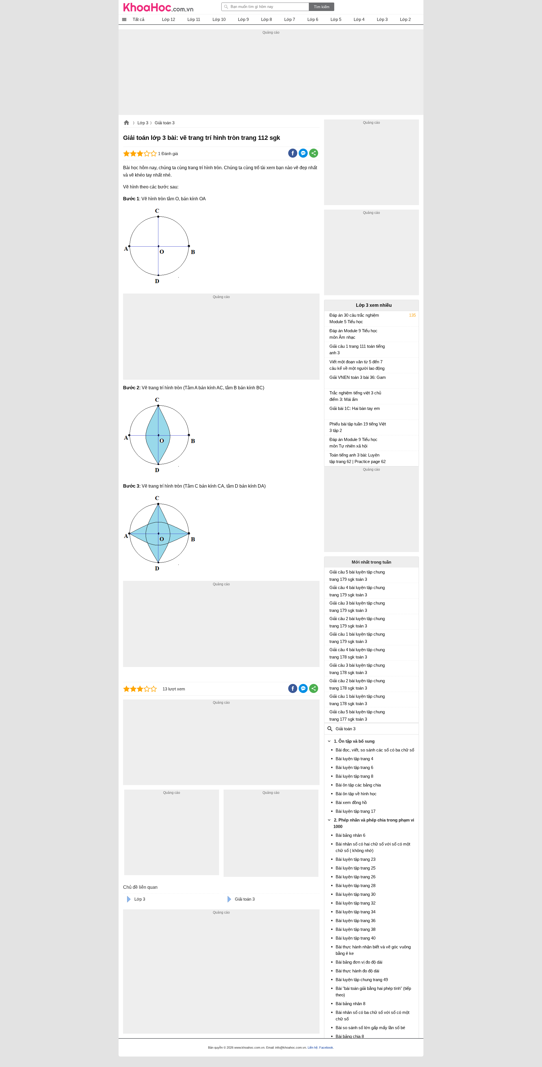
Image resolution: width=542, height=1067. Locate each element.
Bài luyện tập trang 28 (355, 885)
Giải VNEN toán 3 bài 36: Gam (357, 377)
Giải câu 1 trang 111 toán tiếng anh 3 (357, 349)
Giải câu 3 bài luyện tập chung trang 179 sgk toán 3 (357, 607)
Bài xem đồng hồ (351, 802)
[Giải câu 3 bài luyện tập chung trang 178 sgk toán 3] (331, 667)
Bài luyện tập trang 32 (355, 903)
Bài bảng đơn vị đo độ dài (359, 962)
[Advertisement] (271, 75)
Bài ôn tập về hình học (356, 793)
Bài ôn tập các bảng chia (358, 785)
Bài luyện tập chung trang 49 (362, 979)
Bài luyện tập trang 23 (355, 859)
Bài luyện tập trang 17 (355, 811)
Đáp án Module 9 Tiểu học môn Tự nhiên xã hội (353, 442)
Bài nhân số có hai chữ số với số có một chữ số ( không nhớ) (373, 847)
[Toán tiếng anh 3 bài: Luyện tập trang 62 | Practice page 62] (331, 457)
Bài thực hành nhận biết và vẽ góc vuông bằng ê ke (373, 950)
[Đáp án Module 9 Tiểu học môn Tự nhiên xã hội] (331, 442)
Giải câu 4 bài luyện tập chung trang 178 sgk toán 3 (357, 653)
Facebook (326, 1047)
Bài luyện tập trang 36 (355, 920)
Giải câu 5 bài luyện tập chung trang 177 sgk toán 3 (357, 715)
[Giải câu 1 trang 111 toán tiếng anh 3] (331, 348)
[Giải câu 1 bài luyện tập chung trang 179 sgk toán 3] (331, 636)
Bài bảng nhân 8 (350, 1003)
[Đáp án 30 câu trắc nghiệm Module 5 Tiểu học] (331, 317)
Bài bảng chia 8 (350, 1036)
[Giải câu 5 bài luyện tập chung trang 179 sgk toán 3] (331, 574)
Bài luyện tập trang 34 (355, 911)
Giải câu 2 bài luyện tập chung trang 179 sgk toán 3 (357, 622)
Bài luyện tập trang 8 (354, 776)
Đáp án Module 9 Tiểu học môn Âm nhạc (353, 334)
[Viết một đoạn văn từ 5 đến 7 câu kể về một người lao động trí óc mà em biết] (331, 364)
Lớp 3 (142, 122)
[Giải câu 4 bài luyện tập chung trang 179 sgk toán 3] (331, 589)
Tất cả (138, 19)
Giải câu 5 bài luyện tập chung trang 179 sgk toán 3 (357, 576)
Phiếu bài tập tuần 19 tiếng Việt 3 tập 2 (357, 427)
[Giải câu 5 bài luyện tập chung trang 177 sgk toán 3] (331, 714)
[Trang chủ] (158, 7)
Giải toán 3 (164, 122)
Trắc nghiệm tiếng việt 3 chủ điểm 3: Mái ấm (355, 396)
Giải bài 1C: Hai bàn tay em (354, 408)
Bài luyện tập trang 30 (355, 894)
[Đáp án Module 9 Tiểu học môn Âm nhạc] (331, 333)
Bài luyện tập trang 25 (355, 868)
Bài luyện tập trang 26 (355, 876)
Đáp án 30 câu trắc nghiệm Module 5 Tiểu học (354, 318)
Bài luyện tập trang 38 (355, 929)
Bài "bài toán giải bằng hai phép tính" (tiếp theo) (373, 991)
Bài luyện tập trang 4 (354, 758)
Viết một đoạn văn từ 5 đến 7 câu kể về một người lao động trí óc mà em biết (356, 365)
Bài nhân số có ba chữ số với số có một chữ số (372, 1015)
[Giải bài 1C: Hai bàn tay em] (331, 411)
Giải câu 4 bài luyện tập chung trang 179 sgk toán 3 (357, 591)
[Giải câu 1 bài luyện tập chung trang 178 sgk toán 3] (331, 698)
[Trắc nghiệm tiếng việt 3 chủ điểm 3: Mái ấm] (331, 395)
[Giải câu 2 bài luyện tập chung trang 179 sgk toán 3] (331, 620)
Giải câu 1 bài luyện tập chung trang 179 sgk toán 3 (357, 638)
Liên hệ (313, 1047)
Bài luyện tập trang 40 (355, 938)
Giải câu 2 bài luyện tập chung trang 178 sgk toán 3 (357, 684)
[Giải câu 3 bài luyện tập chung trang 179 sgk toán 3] (331, 605)
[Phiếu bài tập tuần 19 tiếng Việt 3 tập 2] (331, 426)
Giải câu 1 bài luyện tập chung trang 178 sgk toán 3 (357, 700)
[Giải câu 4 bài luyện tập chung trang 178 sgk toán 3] (331, 652)
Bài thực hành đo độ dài (357, 970)
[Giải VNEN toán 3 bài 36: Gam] (331, 379)
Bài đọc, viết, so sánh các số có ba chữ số (375, 749)
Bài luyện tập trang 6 (354, 767)
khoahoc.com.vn (126, 123)
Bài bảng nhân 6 (350, 835)
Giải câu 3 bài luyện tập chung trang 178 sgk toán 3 (357, 669)
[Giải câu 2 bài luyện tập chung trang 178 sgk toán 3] (331, 683)
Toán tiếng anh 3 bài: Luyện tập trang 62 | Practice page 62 (357, 458)
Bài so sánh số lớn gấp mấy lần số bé (370, 1027)
